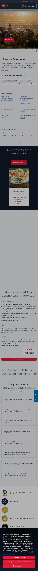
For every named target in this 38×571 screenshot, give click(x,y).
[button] (19, 566)
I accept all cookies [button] (19, 558)
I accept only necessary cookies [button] (19, 562)
